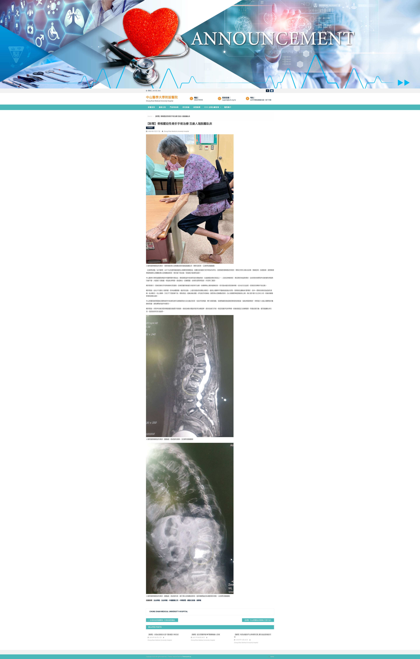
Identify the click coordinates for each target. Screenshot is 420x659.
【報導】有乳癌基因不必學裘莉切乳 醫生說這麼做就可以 (252, 636)
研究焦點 (186, 107)
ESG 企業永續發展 (211, 107)
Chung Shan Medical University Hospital (176, 131)
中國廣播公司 (173, 600)
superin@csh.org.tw (229, 100)
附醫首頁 (151, 107)
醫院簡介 (227, 107)
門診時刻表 (174, 107)
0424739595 (198, 100)
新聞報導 (196, 107)
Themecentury (186, 656)
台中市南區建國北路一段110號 (260, 100)
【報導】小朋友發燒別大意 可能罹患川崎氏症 (163, 634)
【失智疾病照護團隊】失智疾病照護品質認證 (163, 620)
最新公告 (162, 107)
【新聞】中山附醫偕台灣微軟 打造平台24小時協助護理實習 (259, 620)
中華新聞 (183, 600)
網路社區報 (191, 600)
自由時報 (157, 600)
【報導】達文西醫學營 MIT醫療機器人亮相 (205, 634)
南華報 (199, 600)
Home (272, 656)
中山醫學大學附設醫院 (162, 97)
